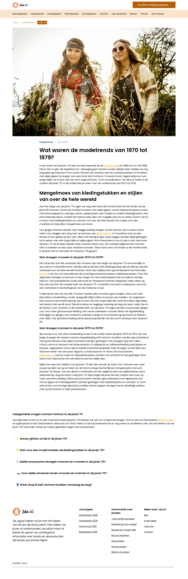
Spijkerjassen (46, 355)
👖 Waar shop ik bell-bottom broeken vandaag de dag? (54, 485)
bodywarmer (46, 142)
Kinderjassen (54, 13)
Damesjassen (19, 13)
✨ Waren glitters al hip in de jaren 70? (42, 438)
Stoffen (104, 13)
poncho (43, 273)
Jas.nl (15, 22)
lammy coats (166, 420)
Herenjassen (37, 13)
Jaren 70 (42, 22)
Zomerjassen (89, 13)
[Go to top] (182, 572)
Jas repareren (119, 13)
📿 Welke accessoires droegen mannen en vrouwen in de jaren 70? (61, 461)
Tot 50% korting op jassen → (154, 4)
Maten (133, 13)
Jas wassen (157, 13)
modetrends (28, 22)
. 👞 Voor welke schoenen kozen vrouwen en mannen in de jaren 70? (61, 473)
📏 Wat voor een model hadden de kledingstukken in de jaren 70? (60, 450)
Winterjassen (72, 13)
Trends (144, 13)
